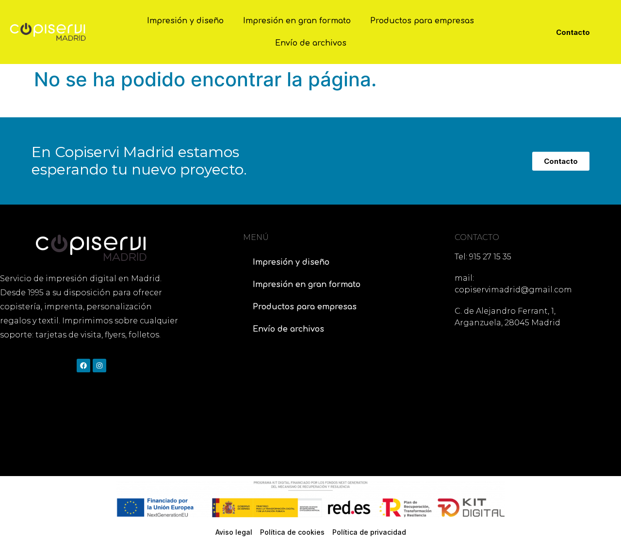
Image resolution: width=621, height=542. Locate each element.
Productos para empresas (422, 20)
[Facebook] (83, 365)
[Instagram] (99, 365)
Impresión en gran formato (297, 20)
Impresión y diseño (185, 20)
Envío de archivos (310, 43)
